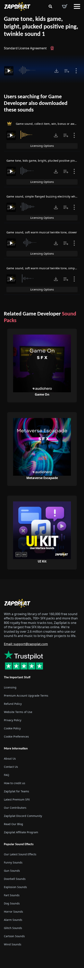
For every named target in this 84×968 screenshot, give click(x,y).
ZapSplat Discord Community (23, 816)
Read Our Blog (13, 824)
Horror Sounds (13, 911)
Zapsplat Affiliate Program (21, 832)
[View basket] (64, 6)
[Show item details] (76, 70)
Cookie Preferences (16, 736)
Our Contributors (15, 807)
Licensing (10, 687)
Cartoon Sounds (14, 936)
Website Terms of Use (18, 712)
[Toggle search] (50, 6)
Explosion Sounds (15, 887)
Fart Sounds (12, 895)
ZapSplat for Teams (16, 791)
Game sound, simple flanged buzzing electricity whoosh (43, 196)
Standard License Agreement (25, 48)
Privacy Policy (12, 720)
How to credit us (14, 783)
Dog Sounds (12, 903)
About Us (10, 758)
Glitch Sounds (13, 928)
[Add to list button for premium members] (67, 70)
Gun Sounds (12, 870)
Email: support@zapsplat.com (26, 644)
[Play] (8, 70)
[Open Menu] (77, 6)
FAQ (6, 775)
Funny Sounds (13, 862)
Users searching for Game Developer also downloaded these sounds (35, 103)
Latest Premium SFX (17, 799)
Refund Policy (13, 704)
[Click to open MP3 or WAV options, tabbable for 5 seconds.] (56, 70)
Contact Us (11, 767)
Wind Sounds (12, 944)
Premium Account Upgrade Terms (26, 695)
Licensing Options (42, 146)
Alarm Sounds (13, 920)
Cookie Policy (12, 728)
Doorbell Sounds (15, 879)
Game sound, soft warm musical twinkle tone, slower (41, 232)
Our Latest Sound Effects (20, 854)
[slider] (33, 70)
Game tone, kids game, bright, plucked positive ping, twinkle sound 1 (41, 26)
